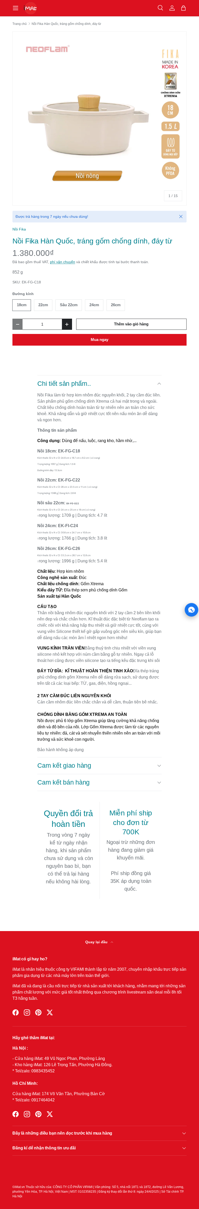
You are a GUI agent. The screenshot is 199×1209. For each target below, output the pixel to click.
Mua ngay (99, 340)
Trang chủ (19, 23)
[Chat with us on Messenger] (191, 610)
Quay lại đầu (97, 942)
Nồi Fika (19, 229)
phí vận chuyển (62, 262)
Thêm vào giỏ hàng (131, 324)
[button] (183, 8)
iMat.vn (20, 1187)
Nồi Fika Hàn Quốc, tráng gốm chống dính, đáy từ (66, 23)
